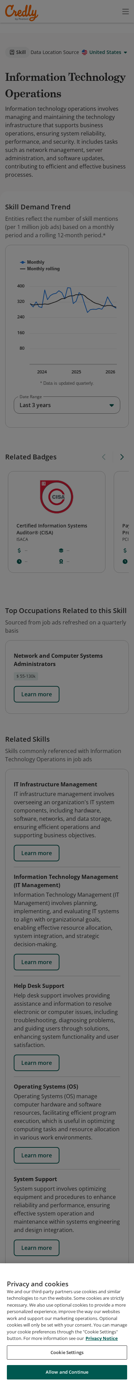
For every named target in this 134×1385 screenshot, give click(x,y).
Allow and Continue (67, 1372)
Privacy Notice (102, 1338)
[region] (67, 1324)
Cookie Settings (67, 1352)
